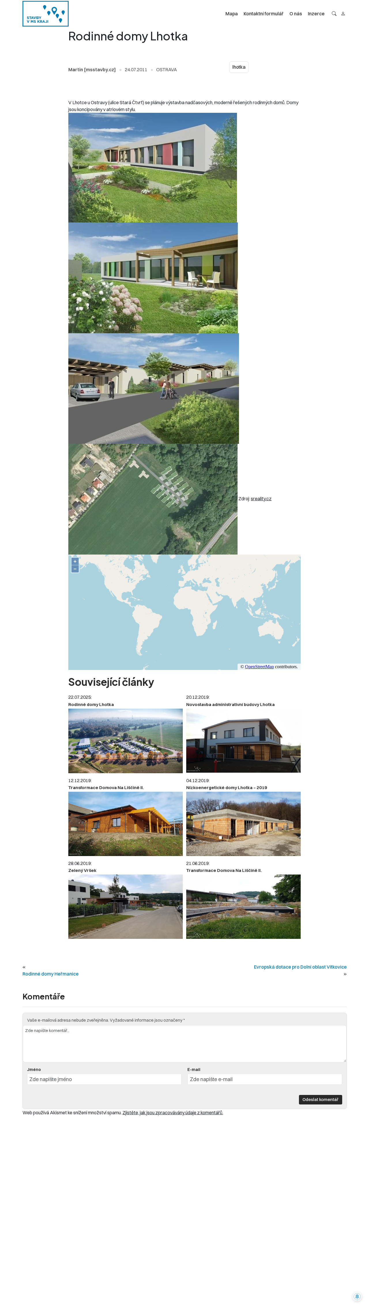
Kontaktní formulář (264, 13)
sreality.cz (261, 498)
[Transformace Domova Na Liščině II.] (125, 824)
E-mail (193, 1069)
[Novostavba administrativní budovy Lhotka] (243, 741)
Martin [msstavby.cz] (92, 69)
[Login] (343, 13)
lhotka (239, 67)
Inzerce (316, 13)
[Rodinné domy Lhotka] (125, 741)
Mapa (231, 13)
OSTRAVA (166, 69)
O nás (295, 13)
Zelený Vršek (82, 870)
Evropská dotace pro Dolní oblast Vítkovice (300, 967)
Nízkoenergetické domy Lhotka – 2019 (226, 787)
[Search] (334, 13)
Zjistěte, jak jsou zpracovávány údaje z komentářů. (173, 1112)
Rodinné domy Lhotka (91, 704)
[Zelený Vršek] (125, 907)
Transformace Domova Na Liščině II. (106, 787)
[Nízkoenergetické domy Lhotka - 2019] (243, 824)
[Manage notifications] (357, 1296)
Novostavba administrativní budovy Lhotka (230, 704)
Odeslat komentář (320, 1099)
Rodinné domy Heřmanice (50, 974)
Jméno (34, 1069)
